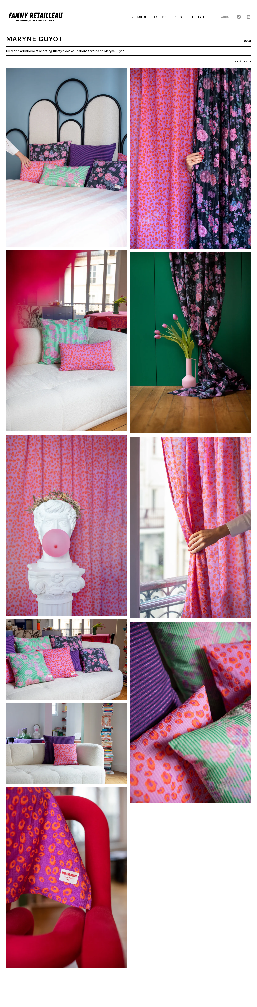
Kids (178, 17)
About (226, 17)
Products (138, 17)
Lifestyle (197, 17)
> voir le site (243, 61)
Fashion (160, 17)
